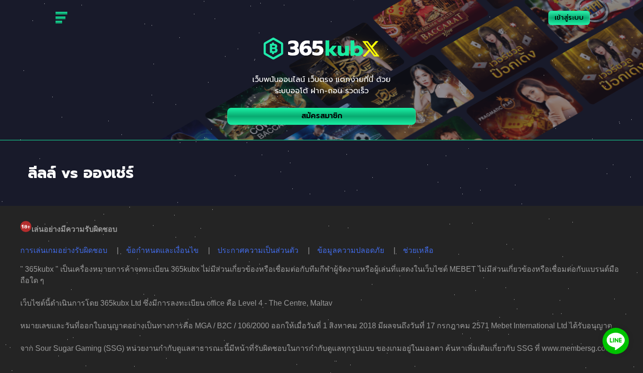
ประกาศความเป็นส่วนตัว (257, 250)
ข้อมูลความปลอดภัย (350, 250)
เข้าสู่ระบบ (569, 18)
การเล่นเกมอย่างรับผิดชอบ (63, 250)
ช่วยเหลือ (418, 250)
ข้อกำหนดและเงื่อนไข (162, 250)
